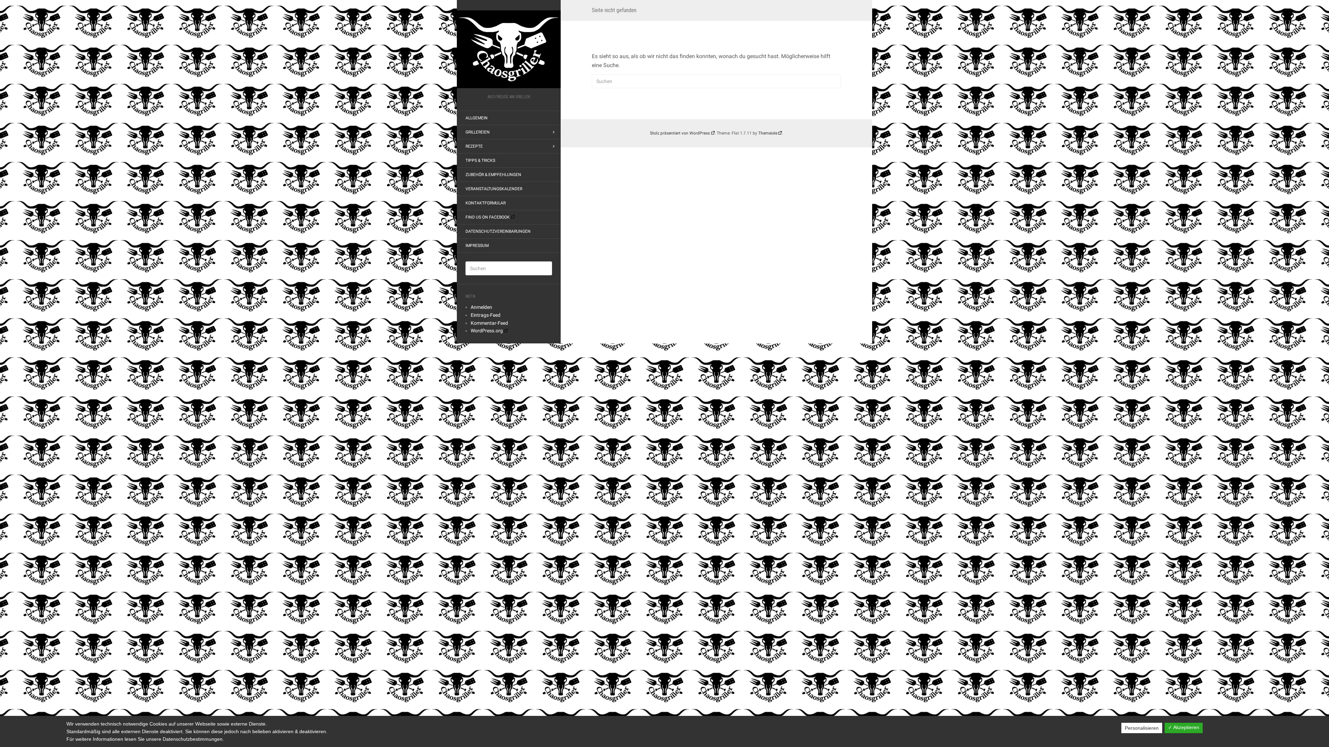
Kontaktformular (485, 203)
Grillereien (477, 132)
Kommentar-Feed (489, 323)
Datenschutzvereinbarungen (498, 231)
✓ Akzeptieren (1183, 727)
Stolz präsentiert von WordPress (680, 133)
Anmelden (481, 307)
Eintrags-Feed (485, 315)
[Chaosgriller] (509, 49)
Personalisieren (1142, 728)
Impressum (477, 245)
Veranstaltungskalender (493, 188)
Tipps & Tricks (480, 160)
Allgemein (476, 118)
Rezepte (474, 146)
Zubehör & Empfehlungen (493, 174)
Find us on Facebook (487, 217)
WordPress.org (487, 330)
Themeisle (767, 133)
